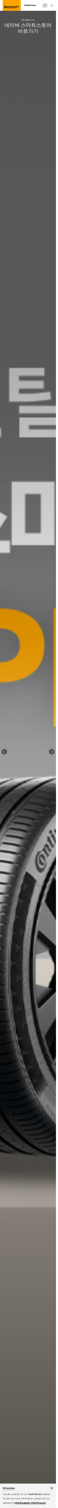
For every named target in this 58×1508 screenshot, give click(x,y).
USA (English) (22, 1503)
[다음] (51, 752)
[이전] (4, 752)
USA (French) (38, 1503)
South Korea (30, 5)
